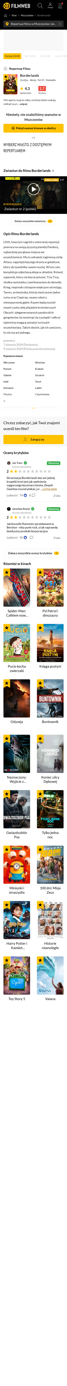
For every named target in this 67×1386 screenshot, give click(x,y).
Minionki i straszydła (17, 890)
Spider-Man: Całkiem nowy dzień (16, 613)
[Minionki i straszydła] (16, 865)
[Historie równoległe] (50, 920)
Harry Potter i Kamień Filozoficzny (17, 945)
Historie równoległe (50, 945)
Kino (14, 15)
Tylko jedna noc (50, 835)
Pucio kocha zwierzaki (17, 668)
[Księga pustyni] (50, 643)
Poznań (7, 368)
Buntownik (50, 722)
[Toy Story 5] (16, 975)
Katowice (8, 387)
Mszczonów (27, 15)
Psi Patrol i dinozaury (50, 613)
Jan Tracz (17, 462)
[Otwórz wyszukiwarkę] (40, 5)
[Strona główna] (5, 15)
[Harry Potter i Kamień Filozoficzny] (16, 920)
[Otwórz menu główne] (60, 5)
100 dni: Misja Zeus (50, 890)
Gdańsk (7, 375)
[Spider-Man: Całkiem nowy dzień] (16, 588)
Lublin (38, 387)
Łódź (5, 381)
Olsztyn (7, 394)
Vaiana (50, 999)
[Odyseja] (16, 698)
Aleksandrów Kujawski (15, 407)
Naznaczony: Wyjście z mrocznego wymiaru (17, 779)
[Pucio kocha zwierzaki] (16, 643)
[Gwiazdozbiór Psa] (16, 809)
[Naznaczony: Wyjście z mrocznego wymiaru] (16, 754)
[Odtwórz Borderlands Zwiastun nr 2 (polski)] (10, 84)
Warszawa (9, 362)
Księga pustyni (50, 666)
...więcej (23, 103)
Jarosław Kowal (21, 508)
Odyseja (17, 722)
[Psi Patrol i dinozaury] (50, 588)
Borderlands (29, 75)
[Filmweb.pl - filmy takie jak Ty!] (16, 5)
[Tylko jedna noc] (50, 809)
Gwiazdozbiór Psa (16, 835)
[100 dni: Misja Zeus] (50, 865)
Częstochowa (42, 394)
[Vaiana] (50, 975)
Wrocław (40, 362)
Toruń (38, 381)
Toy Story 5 (16, 999)
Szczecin (39, 375)
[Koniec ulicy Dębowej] (50, 754)
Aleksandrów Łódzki (46, 407)
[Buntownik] (50, 698)
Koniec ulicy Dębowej (50, 779)
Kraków (39, 368)
